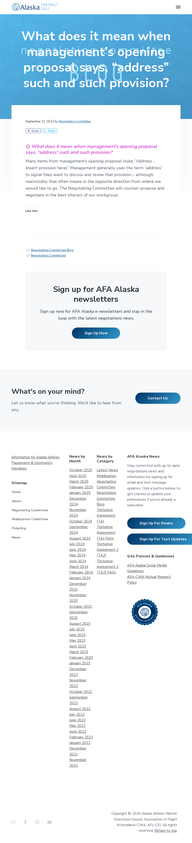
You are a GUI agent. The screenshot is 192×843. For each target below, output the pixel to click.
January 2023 (79, 663)
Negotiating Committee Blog (52, 250)
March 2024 (78, 566)
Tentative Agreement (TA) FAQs (106, 533)
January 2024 (79, 578)
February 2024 (81, 572)
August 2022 (79, 709)
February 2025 (81, 487)
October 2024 (80, 521)
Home (16, 492)
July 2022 (77, 714)
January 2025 (79, 492)
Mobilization (106, 476)
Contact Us (158, 398)
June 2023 (77, 635)
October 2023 (80, 606)
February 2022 (81, 737)
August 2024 (79, 538)
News (16, 537)
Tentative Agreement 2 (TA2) (107, 550)
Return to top (166, 830)
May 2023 (77, 640)
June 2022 (77, 720)
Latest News (107, 470)
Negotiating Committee (48, 256)
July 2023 (77, 629)
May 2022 (77, 725)
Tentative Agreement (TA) (106, 516)
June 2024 (77, 549)
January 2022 (79, 742)
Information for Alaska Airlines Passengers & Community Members (35, 463)
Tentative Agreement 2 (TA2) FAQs (107, 567)
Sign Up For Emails (156, 523)
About (17, 501)
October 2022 (80, 691)
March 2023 (78, 652)
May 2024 (77, 555)
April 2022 (77, 731)
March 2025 (78, 481)
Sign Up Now (96, 333)
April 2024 (77, 561)
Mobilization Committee (30, 519)
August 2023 (79, 623)
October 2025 (80, 470)
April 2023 (77, 646)
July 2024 (77, 544)
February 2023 (81, 657)
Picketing (19, 528)
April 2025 (77, 476)
